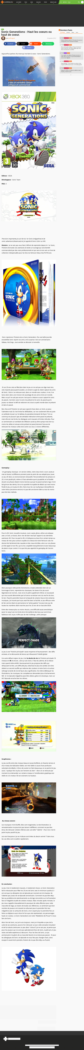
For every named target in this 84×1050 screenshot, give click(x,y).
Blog (3, 29)
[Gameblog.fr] (6, 2)
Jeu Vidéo (18, 2)
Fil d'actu (62, 32)
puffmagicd (11, 38)
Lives (77, 32)
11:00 (71, 62)
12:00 (71, 47)
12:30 (71, 39)
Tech (25, 2)
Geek (31, 2)
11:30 (71, 55)
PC (61, 2)
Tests (45, 2)
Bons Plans (53, 2)
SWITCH (65, 2)
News (73, 32)
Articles (68, 32)
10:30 (71, 69)
